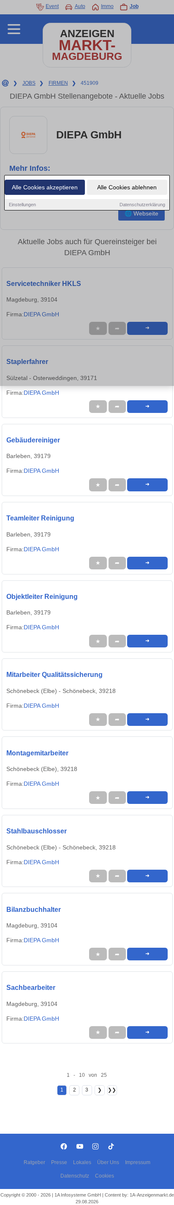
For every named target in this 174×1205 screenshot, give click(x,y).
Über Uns (108, 1162)
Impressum (137, 1162)
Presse (59, 1162)
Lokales (82, 1162)
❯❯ (112, 1090)
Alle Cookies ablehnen (127, 187)
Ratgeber (34, 1162)
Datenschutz (74, 1176)
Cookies (104, 1176)
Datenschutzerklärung (142, 204)
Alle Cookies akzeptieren (45, 187)
